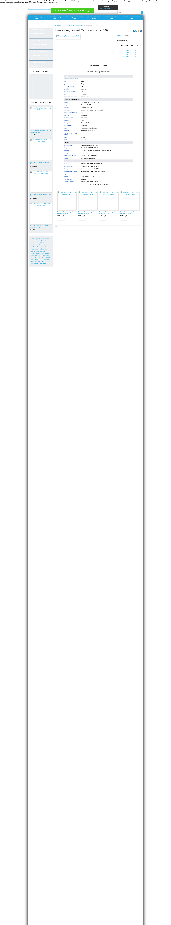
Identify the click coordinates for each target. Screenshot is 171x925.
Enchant (45, 243)
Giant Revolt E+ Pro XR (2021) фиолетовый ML (39, 227)
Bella (46, 241)
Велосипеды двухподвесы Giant (74, 17)
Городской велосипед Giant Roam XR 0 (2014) (66, 213)
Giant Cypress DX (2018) (128, 50)
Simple (36, 259)
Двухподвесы (35, 37)
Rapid (42, 253)
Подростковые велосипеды (39, 51)
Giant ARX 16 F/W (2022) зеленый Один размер (40, 195)
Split (40, 259)
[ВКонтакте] (134, 31)
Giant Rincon (46, 255)
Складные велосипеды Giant (39, 55)
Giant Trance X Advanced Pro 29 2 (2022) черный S (40, 131)
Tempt (43, 261)
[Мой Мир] (141, 31)
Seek (32, 259)
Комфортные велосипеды (38, 48)
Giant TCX (37, 261)
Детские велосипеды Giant (94, 17)
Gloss (46, 247)
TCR (32, 261)
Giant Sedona (46, 257)
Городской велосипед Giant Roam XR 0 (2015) (87, 213)
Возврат (51, 4)
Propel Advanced (35, 253)
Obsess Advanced (41, 251)
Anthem (47, 238)
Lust (46, 249)
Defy (41, 243)
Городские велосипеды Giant (54, 17)
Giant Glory (40, 247)
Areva (32, 241)
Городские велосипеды (37, 33)
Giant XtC (46, 263)
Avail (42, 241)
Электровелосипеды (37, 66)
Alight (36, 238)
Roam (32, 257)
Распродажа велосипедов (75, 25)
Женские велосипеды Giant (112, 17)
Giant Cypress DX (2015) (128, 54)
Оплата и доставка (42, 4)
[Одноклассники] (138, 31)
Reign (47, 253)
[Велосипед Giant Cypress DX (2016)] (67, 36)
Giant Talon (46, 259)
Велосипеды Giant (60, 25)
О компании (31, 4)
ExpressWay (43, 245)
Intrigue (41, 249)
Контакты (57, 4)
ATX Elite (37, 241)
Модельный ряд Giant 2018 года (72, 10)
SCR (40, 257)
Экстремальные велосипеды (39, 62)
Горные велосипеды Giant (36, 17)
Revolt (40, 255)
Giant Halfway (35, 249)
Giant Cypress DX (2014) (128, 56)
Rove (36, 257)
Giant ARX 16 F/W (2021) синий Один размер (39, 163)
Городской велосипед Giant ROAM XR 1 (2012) (108, 213)
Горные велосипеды (37, 29)
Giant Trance (34, 263)
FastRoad (33, 247)
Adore (32, 238)
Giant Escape (34, 245)
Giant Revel (34, 255)
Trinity (40, 263)
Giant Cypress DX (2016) (128, 52)
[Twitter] (136, 31)
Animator (41, 238)
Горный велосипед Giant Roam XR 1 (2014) (128, 213)
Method (33, 251)
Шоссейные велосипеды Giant (40, 59)
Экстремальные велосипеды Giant (131, 17)
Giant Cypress (35, 243)
